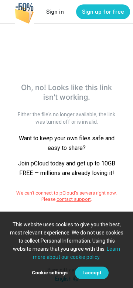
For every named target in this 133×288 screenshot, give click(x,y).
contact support (74, 199)
